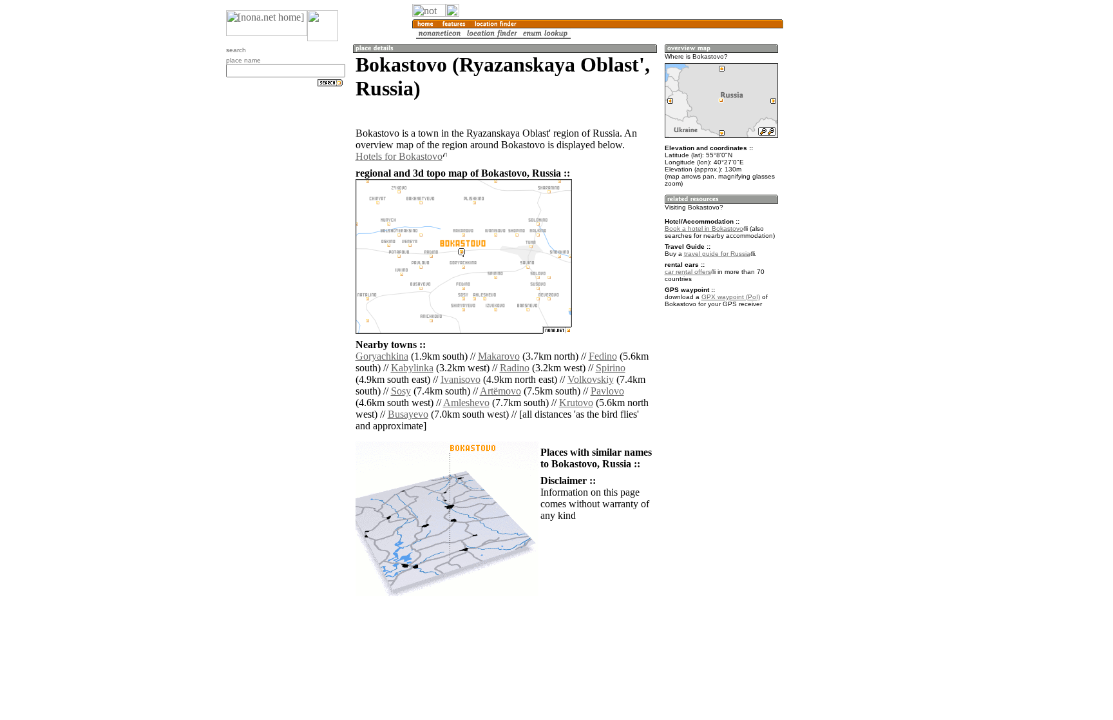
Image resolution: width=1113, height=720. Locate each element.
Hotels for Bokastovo (399, 156)
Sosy (401, 390)
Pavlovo (607, 390)
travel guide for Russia (717, 253)
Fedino (603, 356)
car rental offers (688, 271)
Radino (514, 367)
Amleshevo (466, 402)
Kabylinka (412, 367)
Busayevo (408, 414)
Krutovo (576, 402)
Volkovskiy (590, 379)
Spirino (610, 367)
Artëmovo (500, 390)
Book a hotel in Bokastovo (704, 228)
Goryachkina (382, 356)
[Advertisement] (845, 212)
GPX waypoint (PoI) (730, 296)
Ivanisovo (460, 379)
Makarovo (499, 356)
